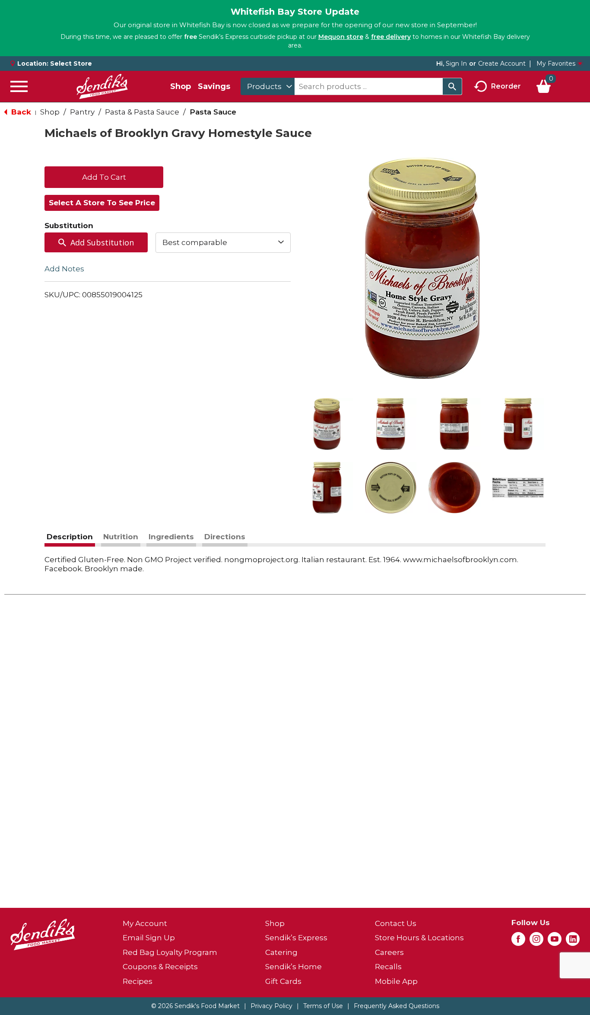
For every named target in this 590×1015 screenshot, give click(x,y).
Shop (180, 86)
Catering (281, 952)
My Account (145, 923)
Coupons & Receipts (160, 966)
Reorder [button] (506, 86)
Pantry (82, 112)
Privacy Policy (271, 1006)
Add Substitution (102, 242)
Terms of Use (323, 1006)
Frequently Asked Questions (396, 1006)
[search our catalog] (452, 86)
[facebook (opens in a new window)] (518, 941)
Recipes (137, 981)
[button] (327, 424)
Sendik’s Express (296, 937)
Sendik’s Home (293, 966)
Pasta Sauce (213, 112)
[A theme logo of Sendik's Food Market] (101, 86)
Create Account (502, 63)
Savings (214, 86)
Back (20, 112)
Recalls (388, 966)
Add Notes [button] (64, 268)
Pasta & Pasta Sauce (142, 112)
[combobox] (268, 86)
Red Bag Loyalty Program (170, 952)
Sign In (456, 63)
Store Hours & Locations (419, 937)
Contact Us (395, 923)
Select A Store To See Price (102, 202)
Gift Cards (283, 981)
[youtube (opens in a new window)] (554, 941)
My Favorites (555, 63)
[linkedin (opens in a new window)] (573, 941)
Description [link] (70, 536)
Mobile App (396, 981)
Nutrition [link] (120, 536)
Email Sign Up (149, 937)
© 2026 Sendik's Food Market (195, 1006)
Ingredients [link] (171, 536)
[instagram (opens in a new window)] (536, 941)
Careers (389, 952)
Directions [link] (224, 536)
